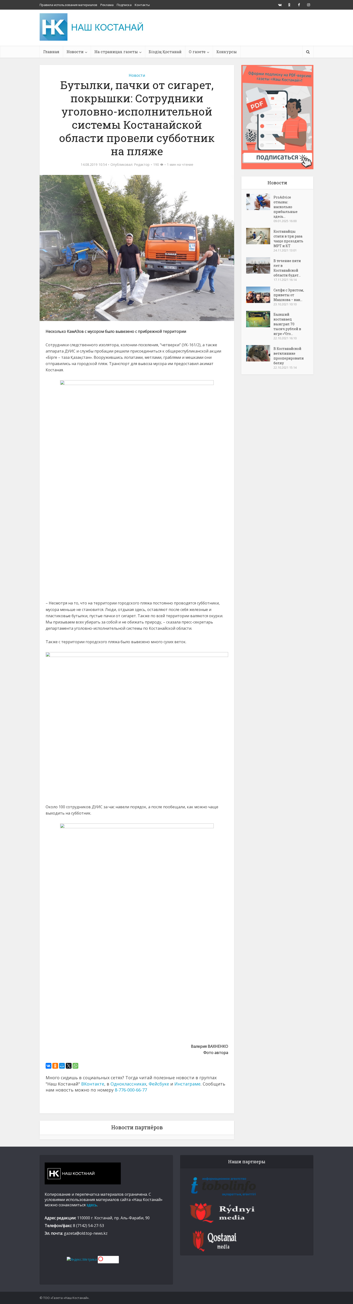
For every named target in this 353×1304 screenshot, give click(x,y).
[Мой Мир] (62, 1066)
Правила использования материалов (68, 5)
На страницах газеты (116, 51)
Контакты (142, 5)
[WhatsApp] (75, 1066)
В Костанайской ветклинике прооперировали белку (289, 355)
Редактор (142, 164)
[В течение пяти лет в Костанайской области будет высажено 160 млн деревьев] (260, 265)
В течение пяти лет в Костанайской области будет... (287, 267)
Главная (51, 51)
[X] (69, 1066)
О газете (197, 51)
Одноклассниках (128, 1084)
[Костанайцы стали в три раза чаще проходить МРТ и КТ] (260, 236)
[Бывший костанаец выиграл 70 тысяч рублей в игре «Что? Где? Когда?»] (260, 319)
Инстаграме (187, 1084)
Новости (75, 51)
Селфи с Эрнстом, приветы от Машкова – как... (289, 295)
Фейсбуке (159, 1084)
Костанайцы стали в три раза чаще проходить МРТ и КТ (288, 238)
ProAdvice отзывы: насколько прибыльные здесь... (286, 207)
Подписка (124, 5)
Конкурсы (226, 51)
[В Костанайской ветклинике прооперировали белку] (260, 353)
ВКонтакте (92, 1084)
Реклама (107, 5)
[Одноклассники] (55, 1066)
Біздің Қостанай (165, 51)
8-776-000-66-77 (131, 1090)
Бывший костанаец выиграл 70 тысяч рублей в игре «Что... (287, 324)
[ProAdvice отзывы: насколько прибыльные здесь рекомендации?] (260, 202)
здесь (91, 1205)
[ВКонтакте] (48, 1066)
